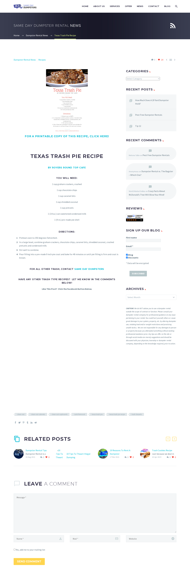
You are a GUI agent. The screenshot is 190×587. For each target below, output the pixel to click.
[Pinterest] (23, 422)
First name (131, 237)
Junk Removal (79, 414)
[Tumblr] (27, 422)
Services (115, 6)
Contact (153, 6)
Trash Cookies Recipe (162, 450)
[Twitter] (19, 422)
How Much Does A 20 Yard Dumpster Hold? (152, 102)
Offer (128, 6)
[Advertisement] (151, 378)
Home (85, 6)
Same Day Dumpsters (89, 269)
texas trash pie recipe (117, 414)
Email (129, 246)
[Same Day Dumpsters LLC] (134, 217)
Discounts (133, 257)
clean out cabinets (38, 414)
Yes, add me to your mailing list (30, 549)
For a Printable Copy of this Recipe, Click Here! (67, 136)
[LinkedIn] (31, 422)
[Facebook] (15, 422)
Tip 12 (138, 126)
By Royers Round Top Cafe (67, 167)
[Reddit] (35, 422)
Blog (167, 6)
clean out (20, 414)
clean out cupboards (59, 414)
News (140, 6)
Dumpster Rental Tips (36, 450)
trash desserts (137, 414)
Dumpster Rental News (25, 59)
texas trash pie (97, 414)
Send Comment (29, 561)
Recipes (42, 59)
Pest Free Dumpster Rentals (148, 114)
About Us (99, 6)
